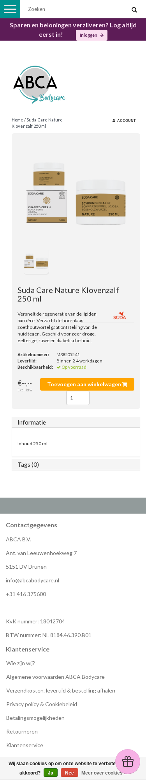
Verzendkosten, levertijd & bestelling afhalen (60, 690)
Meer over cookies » (104, 773)
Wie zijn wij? (20, 663)
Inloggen (89, 34)
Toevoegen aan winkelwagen (84, 384)
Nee (69, 773)
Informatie (32, 422)
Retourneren (22, 731)
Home (17, 119)
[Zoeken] (134, 10)
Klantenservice (24, 745)
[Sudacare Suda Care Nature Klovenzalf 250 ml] (75, 193)
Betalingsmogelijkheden (35, 717)
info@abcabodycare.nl (32, 580)
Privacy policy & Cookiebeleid (41, 704)
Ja (50, 773)
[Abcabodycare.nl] (73, 82)
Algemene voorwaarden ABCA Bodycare (55, 676)
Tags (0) (28, 464)
